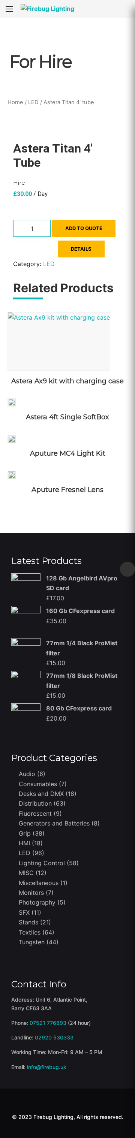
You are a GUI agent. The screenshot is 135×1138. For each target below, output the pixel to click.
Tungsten (32, 942)
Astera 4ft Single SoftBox (67, 417)
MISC (26, 872)
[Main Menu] (9, 9)
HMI (24, 843)
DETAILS (81, 249)
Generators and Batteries (54, 823)
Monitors (31, 892)
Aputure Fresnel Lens (68, 490)
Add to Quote (83, 228)
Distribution (35, 803)
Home (15, 102)
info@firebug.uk (46, 1067)
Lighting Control (42, 863)
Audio (27, 774)
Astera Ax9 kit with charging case (67, 381)
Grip (25, 833)
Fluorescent (35, 813)
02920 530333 (54, 1037)
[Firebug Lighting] (47, 8)
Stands (28, 922)
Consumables (38, 784)
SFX (24, 912)
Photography (37, 902)
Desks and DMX (41, 793)
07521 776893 (48, 1023)
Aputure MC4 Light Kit (67, 453)
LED (33, 102)
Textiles (29, 932)
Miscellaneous (38, 883)
